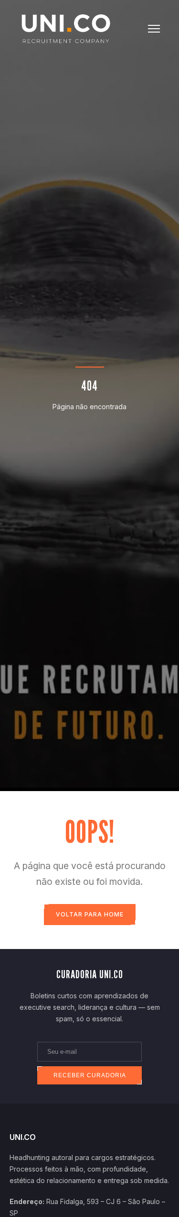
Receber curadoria (89, 1075)
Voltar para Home (90, 914)
